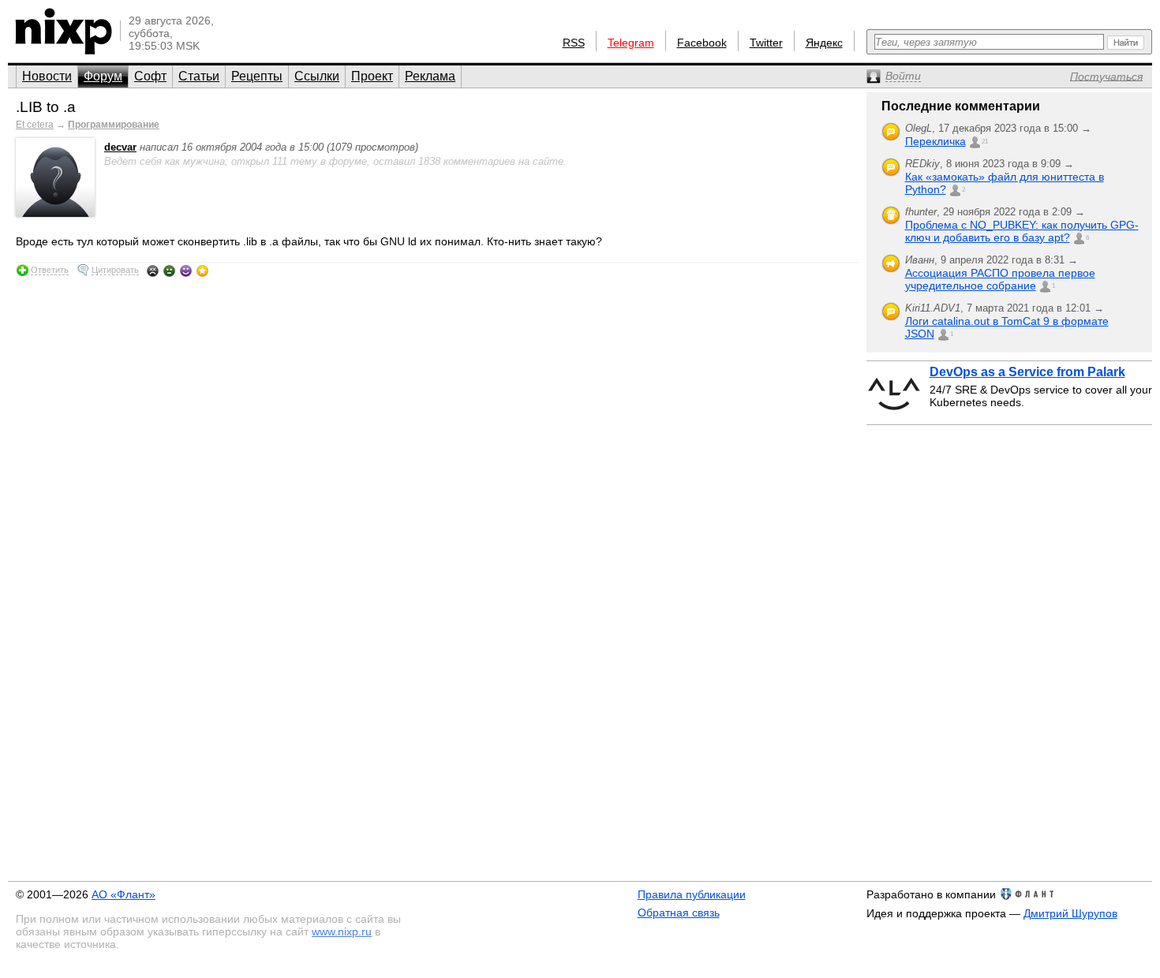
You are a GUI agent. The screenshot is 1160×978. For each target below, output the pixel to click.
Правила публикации (692, 894)
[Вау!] (202, 270)
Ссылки (316, 76)
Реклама (430, 76)
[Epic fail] (153, 270)
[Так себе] (169, 270)
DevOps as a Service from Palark (1027, 372)
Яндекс (824, 42)
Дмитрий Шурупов (1070, 913)
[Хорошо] (186, 270)
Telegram (631, 42)
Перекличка (935, 141)
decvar (120, 147)
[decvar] (55, 213)
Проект (372, 76)
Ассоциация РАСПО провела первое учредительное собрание (1000, 279)
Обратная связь (679, 912)
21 (985, 141)
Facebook (702, 42)
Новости (47, 76)
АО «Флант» (123, 894)
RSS (574, 42)
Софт (150, 76)
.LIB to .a (46, 107)
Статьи (198, 76)
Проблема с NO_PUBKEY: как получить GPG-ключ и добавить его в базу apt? (1022, 231)
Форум (103, 76)
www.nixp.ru (342, 931)
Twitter (766, 42)
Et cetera (35, 124)
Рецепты (257, 76)
